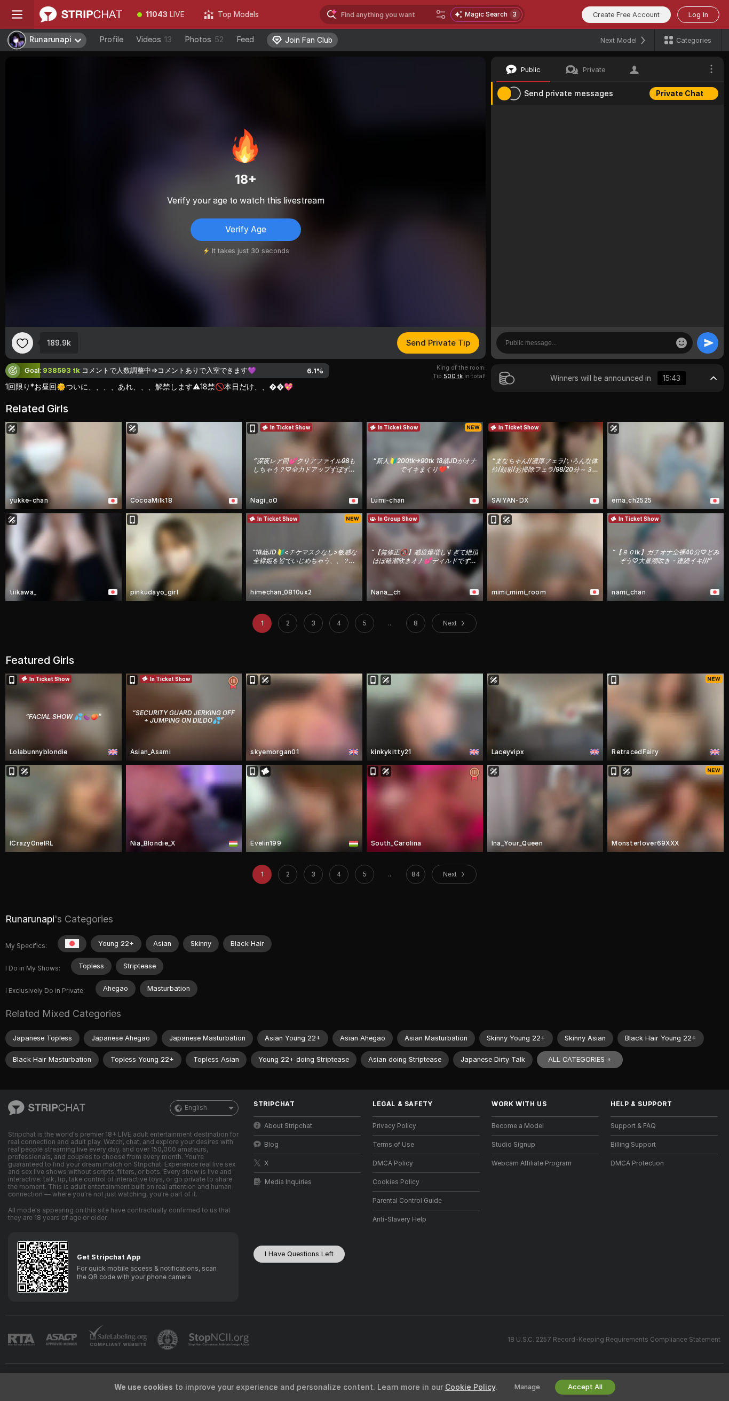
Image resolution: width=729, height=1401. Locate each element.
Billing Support (633, 1144)
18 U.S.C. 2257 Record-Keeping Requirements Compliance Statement (614, 1339)
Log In (698, 15)
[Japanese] (72, 943)
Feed (245, 39)
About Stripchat (288, 1126)
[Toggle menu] (17, 14)
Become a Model (518, 1126)
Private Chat (679, 93)
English (196, 1108)
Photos (204, 39)
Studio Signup (513, 1144)
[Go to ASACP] (62, 1339)
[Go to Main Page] (81, 14)
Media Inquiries (288, 1182)
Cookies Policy (396, 1182)
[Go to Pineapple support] (168, 1339)
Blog (271, 1144)
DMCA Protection (637, 1163)
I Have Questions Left (299, 1254)
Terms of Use (393, 1144)
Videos (154, 39)
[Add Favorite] (22, 343)
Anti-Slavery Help (399, 1219)
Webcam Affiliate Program (532, 1163)
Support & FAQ (633, 1126)
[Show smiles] (681, 342)
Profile (111, 39)
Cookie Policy (470, 1387)
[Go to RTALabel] (22, 1340)
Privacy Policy (394, 1126)
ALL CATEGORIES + (580, 1059)
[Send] (707, 343)
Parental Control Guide (407, 1200)
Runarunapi (29, 919)
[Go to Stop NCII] (219, 1339)
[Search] (440, 14)
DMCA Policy (393, 1163)
